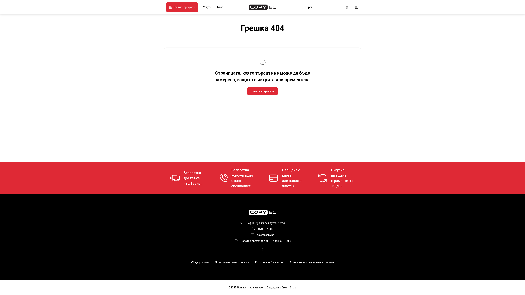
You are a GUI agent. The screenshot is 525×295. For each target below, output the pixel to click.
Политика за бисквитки (269, 262)
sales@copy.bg (265, 235)
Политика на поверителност (232, 262)
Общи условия (200, 262)
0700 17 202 (265, 229)
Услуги (207, 7)
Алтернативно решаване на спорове (312, 262)
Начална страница (262, 91)
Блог (220, 7)
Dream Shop (288, 287)
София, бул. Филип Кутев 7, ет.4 (266, 223)
